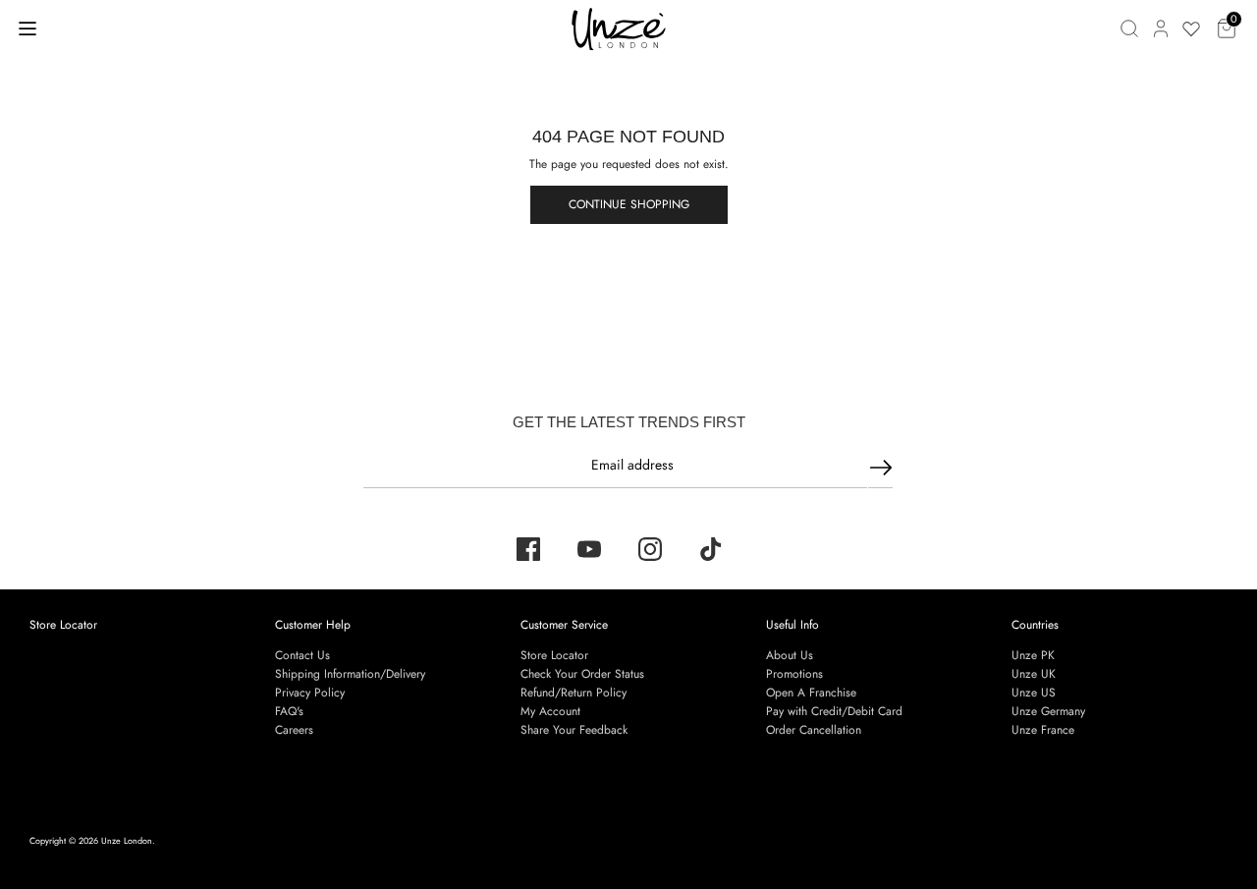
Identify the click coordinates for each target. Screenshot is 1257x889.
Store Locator (63, 625)
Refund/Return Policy (573, 692)
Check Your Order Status (582, 674)
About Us (789, 655)
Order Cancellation (813, 730)
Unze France (1042, 730)
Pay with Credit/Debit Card (834, 711)
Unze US (1033, 692)
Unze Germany (1048, 711)
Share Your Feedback (574, 730)
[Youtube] (589, 549)
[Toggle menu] (27, 28)
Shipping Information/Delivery (350, 674)
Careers (294, 730)
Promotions (794, 674)
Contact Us (302, 655)
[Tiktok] (711, 549)
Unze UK (1033, 674)
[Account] (1160, 28)
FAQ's (289, 711)
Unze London (126, 840)
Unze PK (1033, 655)
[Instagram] (650, 549)
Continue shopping (629, 204)
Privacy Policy (310, 692)
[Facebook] (528, 549)
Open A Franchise (811, 692)
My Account (550, 711)
